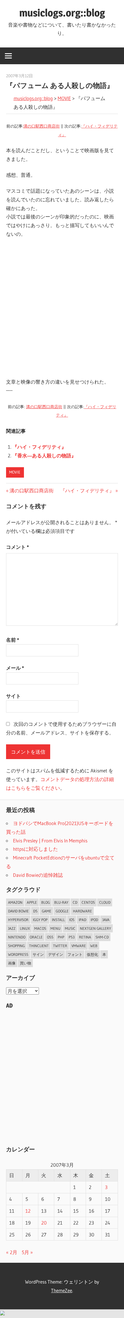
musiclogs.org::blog (62, 12)
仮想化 (92, 954)
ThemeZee (61, 1290)
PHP (61, 937)
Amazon (15, 902)
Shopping (16, 945)
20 (44, 1223)
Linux (25, 928)
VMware (79, 945)
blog (45, 902)
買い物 (25, 963)
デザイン (55, 954)
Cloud (104, 902)
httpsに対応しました (35, 849)
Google (62, 911)
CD (75, 902)
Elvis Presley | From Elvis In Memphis (50, 840)
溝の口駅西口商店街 (41, 126)
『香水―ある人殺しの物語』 (44, 455)
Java (106, 919)
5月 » (27, 1252)
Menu (55, 928)
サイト (13, 696)
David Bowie (18, 911)
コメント (17, 547)
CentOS (88, 902)
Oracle (36, 937)
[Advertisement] (62, 308)
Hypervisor (18, 919)
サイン (38, 954)
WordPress (18, 954)
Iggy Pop (40, 919)
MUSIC (70, 928)
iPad (82, 919)
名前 (12, 640)
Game (46, 911)
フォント (74, 954)
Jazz (12, 928)
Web (93, 945)
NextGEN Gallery (95, 928)
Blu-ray (61, 902)
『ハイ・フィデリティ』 (39, 447)
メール (15, 668)
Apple (32, 902)
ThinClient (39, 945)
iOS (71, 919)
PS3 (72, 937)
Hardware (82, 911)
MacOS (40, 928)
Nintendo (16, 937)
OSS (50, 937)
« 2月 (11, 1252)
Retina (85, 937)
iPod (94, 919)
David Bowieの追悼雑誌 (38, 875)
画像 (12, 963)
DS (35, 911)
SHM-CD (102, 937)
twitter (60, 945)
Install (58, 919)
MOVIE (64, 98)
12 (28, 1211)
